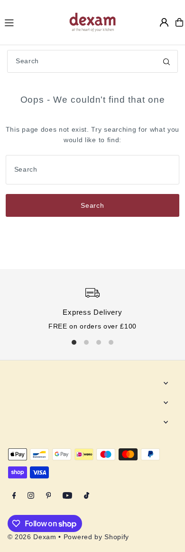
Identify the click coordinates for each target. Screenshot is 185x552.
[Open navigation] (32, 21)
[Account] (164, 22)
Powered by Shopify (96, 537)
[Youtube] (67, 496)
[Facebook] (14, 496)
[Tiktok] (86, 496)
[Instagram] (31, 496)
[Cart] (179, 22)
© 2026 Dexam (32, 537)
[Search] (166, 61)
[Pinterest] (48, 496)
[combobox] (92, 61)
